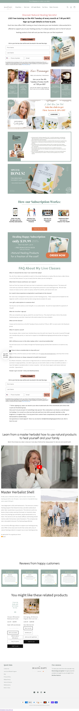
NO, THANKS (39, 371)
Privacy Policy (15, 363)
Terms (22, 363)
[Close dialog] (68, 337)
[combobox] (13, 354)
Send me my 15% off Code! (39, 367)
